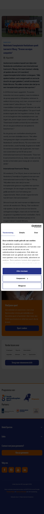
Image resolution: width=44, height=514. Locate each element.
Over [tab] (36, 232)
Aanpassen (20, 278)
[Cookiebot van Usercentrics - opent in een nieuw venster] (31, 226)
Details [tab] (22, 232)
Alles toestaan (22, 271)
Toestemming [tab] (8, 232)
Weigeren (22, 286)
